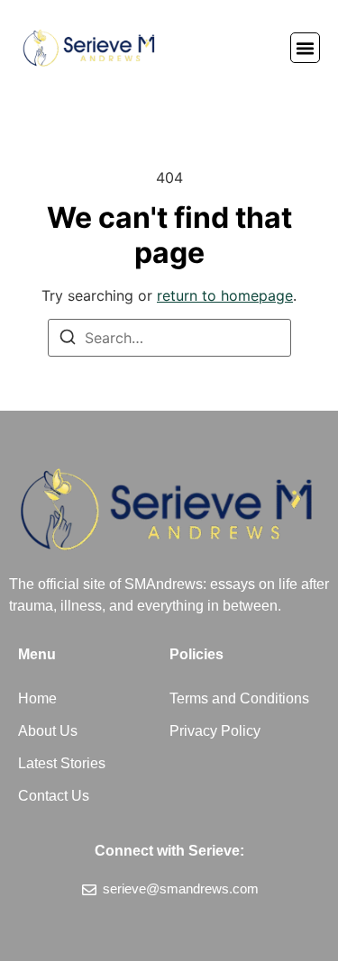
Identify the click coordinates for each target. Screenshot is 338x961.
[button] (305, 47)
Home (37, 698)
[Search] (67, 339)
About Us (48, 731)
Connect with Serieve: (169, 850)
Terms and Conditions (239, 698)
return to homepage (225, 295)
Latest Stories (61, 763)
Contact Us (53, 795)
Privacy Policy (214, 731)
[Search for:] (169, 338)
